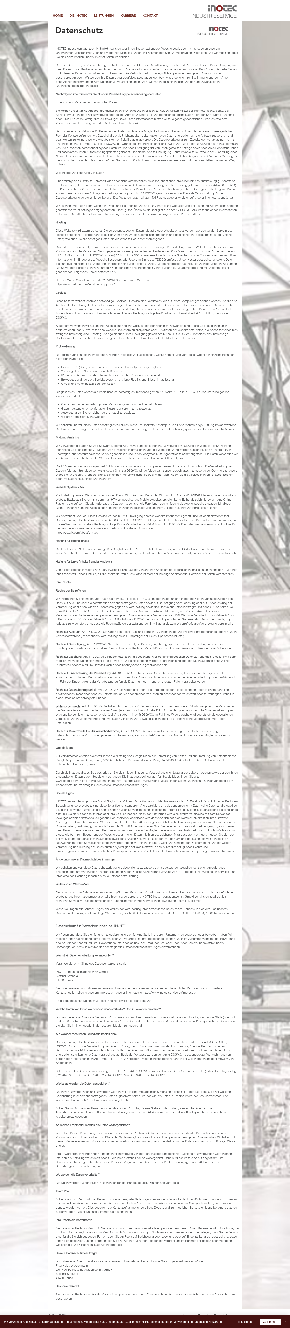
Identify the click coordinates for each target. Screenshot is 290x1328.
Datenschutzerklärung (208, 1322)
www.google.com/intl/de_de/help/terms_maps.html (89, 781)
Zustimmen (270, 1322)
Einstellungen (245, 1322)
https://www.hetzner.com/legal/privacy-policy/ (85, 284)
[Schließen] (285, 1322)
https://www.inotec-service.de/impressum (170, 992)
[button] (104, 15)
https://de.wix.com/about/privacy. (77, 532)
